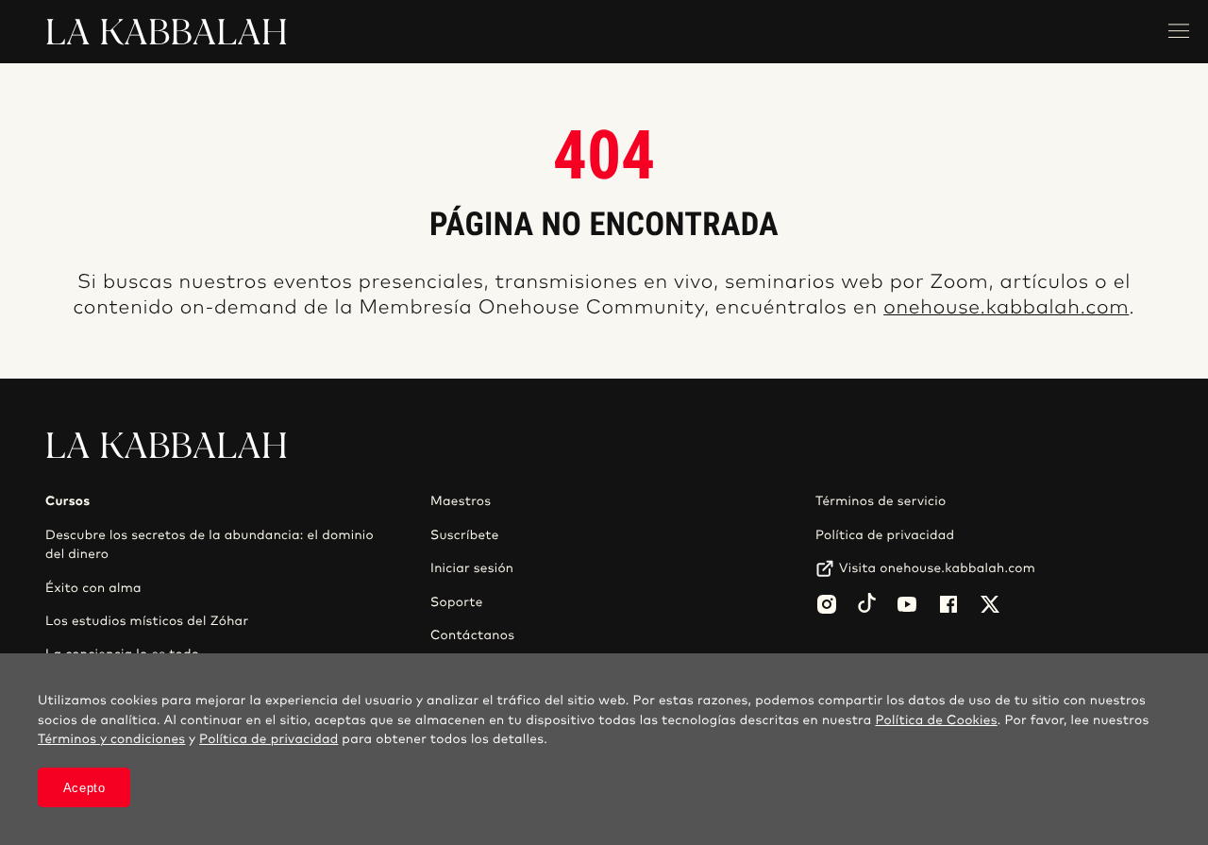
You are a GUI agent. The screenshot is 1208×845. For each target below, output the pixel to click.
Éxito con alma (93, 588)
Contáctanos (472, 635)
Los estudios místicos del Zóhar (146, 621)
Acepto (84, 788)
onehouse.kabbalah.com (1006, 308)
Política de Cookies (936, 720)
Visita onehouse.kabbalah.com (937, 568)
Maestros (460, 501)
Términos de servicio (880, 501)
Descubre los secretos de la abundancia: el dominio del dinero (209, 545)
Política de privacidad (884, 535)
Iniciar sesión (471, 568)
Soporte (456, 602)
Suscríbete (464, 535)
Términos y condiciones (111, 739)
